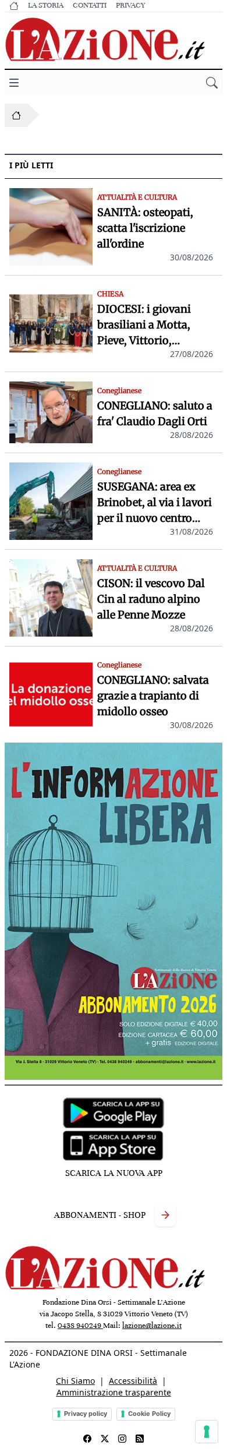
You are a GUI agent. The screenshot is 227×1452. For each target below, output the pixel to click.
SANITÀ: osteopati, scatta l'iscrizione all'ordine (145, 228)
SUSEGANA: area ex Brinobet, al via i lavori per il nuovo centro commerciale (154, 503)
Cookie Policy (149, 1413)
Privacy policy (85, 1413)
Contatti (90, 5)
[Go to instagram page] (122, 1438)
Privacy (130, 5)
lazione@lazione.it (152, 1325)
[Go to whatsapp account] (139, 1438)
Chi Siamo (75, 1380)
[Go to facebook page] (87, 1438)
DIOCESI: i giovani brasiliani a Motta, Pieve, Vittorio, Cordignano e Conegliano (144, 325)
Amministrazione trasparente (113, 1392)
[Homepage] (16, 115)
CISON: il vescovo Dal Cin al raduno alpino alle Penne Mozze (151, 599)
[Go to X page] (105, 1438)
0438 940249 (80, 1325)
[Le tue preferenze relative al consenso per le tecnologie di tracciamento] (207, 1432)
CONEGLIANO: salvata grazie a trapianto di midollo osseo (153, 695)
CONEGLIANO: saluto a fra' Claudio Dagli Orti (154, 413)
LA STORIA (45, 5)
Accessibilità (133, 1380)
